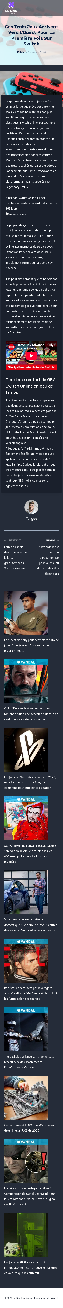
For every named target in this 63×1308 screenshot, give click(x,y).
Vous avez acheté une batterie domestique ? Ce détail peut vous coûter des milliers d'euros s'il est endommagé (30, 925)
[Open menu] (55, 8)
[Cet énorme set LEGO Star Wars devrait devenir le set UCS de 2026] (31, 1098)
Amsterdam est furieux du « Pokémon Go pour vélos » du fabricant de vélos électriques (47, 557)
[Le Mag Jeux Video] (11, 8)
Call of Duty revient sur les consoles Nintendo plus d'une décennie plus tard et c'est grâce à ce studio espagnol (31, 714)
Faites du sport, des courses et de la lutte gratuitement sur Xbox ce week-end (16, 554)
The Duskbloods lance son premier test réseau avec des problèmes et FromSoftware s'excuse (29, 1062)
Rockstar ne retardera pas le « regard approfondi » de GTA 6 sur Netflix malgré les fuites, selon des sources (30, 993)
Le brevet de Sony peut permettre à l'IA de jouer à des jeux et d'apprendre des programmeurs (31, 645)
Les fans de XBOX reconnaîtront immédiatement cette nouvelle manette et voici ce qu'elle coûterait (30, 1268)
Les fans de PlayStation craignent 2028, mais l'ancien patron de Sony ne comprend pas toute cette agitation (30, 783)
